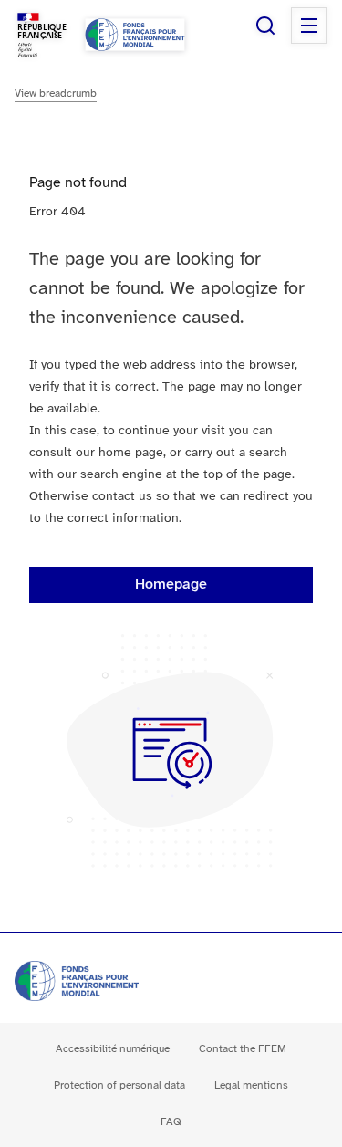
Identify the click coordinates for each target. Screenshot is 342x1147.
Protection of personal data (119, 1085)
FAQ (171, 1122)
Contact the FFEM (242, 1049)
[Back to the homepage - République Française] (135, 35)
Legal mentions (251, 1085)
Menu (309, 25)
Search (265, 25)
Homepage (171, 584)
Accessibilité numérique (113, 1049)
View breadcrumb (56, 93)
